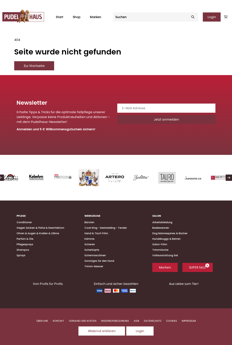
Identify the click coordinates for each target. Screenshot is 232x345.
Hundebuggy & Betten (166, 239)
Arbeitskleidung (162, 222)
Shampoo (23, 250)
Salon (156, 216)
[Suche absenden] (194, 17)
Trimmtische (160, 250)
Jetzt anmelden (166, 119)
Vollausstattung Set (165, 255)
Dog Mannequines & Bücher (169, 233)
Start (59, 17)
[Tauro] (167, 177)
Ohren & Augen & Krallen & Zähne (38, 233)
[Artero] (115, 177)
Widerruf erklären (102, 331)
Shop (76, 17)
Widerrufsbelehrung (115, 320)
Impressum (189, 320)
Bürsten (89, 222)
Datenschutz (152, 320)
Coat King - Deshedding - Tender (105, 228)
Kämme (89, 239)
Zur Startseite (34, 66)
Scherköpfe (91, 250)
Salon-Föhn (159, 244)
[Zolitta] (141, 177)
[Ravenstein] (219, 177)
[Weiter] (229, 178)
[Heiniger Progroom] (63, 177)
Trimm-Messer (93, 266)
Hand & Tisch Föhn (96, 233)
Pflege (21, 216)
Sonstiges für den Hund (99, 261)
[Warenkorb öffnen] (226, 17)
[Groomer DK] (193, 177)
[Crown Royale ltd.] (89, 177)
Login (212, 17)
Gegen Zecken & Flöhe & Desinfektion (40, 228)
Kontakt (58, 320)
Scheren (89, 244)
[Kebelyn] (37, 177)
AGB (136, 320)
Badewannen (160, 228)
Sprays (21, 255)
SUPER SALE (197, 267)
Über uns (42, 320)
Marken (95, 17)
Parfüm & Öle (25, 239)
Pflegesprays (25, 244)
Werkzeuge (92, 216)
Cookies (171, 320)
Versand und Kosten (82, 320)
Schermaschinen (95, 255)
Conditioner (24, 222)
